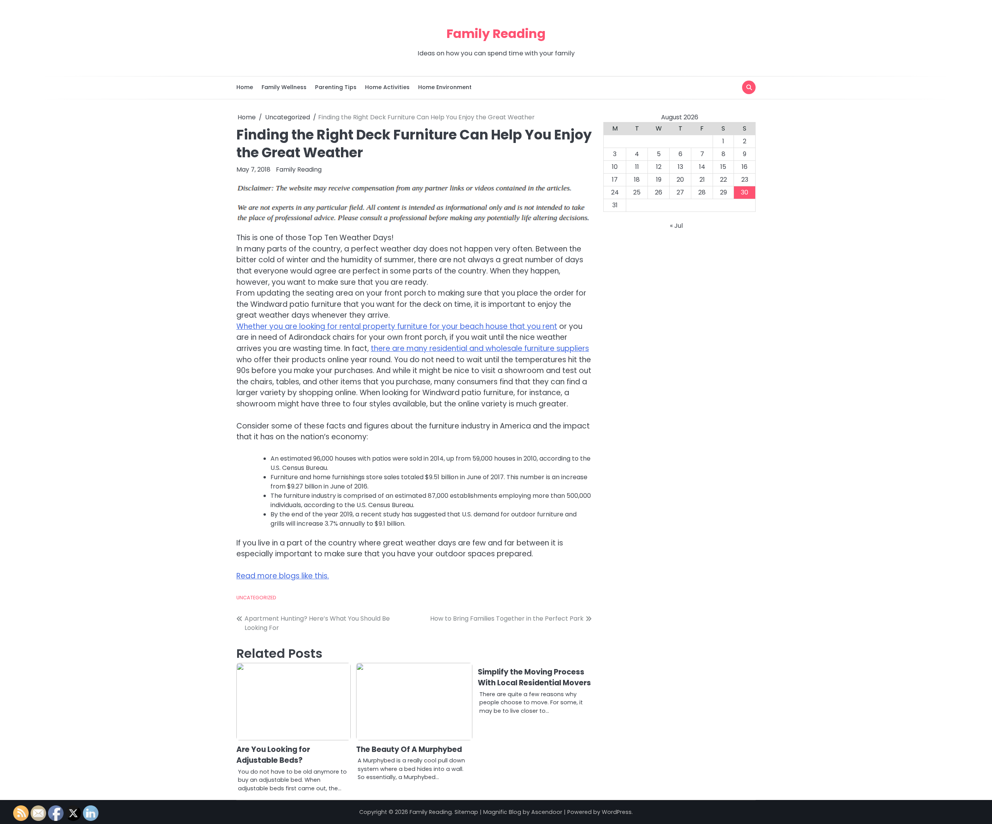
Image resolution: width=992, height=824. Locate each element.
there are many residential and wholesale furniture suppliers (480, 348)
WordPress (617, 812)
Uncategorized (256, 597)
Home (244, 87)
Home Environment (445, 87)
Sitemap (466, 812)
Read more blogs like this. (282, 576)
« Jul (676, 225)
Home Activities (387, 87)
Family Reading (496, 33)
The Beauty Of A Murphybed (409, 749)
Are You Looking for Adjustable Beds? (273, 755)
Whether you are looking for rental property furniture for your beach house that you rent (396, 326)
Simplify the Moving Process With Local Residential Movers (534, 677)
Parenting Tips (335, 87)
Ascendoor (546, 812)
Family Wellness (284, 87)
